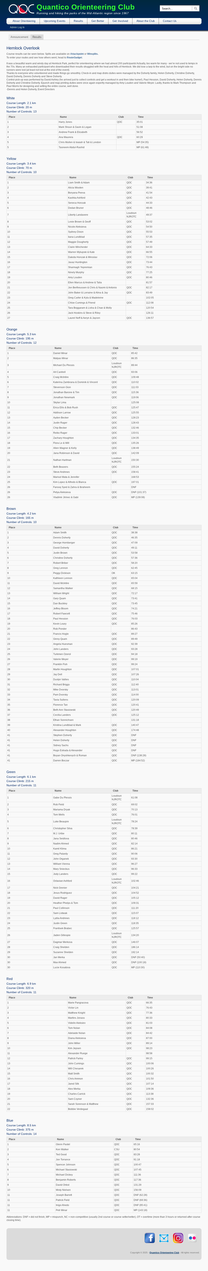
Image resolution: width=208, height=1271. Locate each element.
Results (78, 20)
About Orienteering (24, 20)
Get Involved (120, 20)
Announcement (19, 37)
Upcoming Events (55, 20)
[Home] (22, 13)
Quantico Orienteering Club (86, 7)
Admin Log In (17, 27)
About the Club (145, 20)
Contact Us (170, 20)
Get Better (97, 20)
